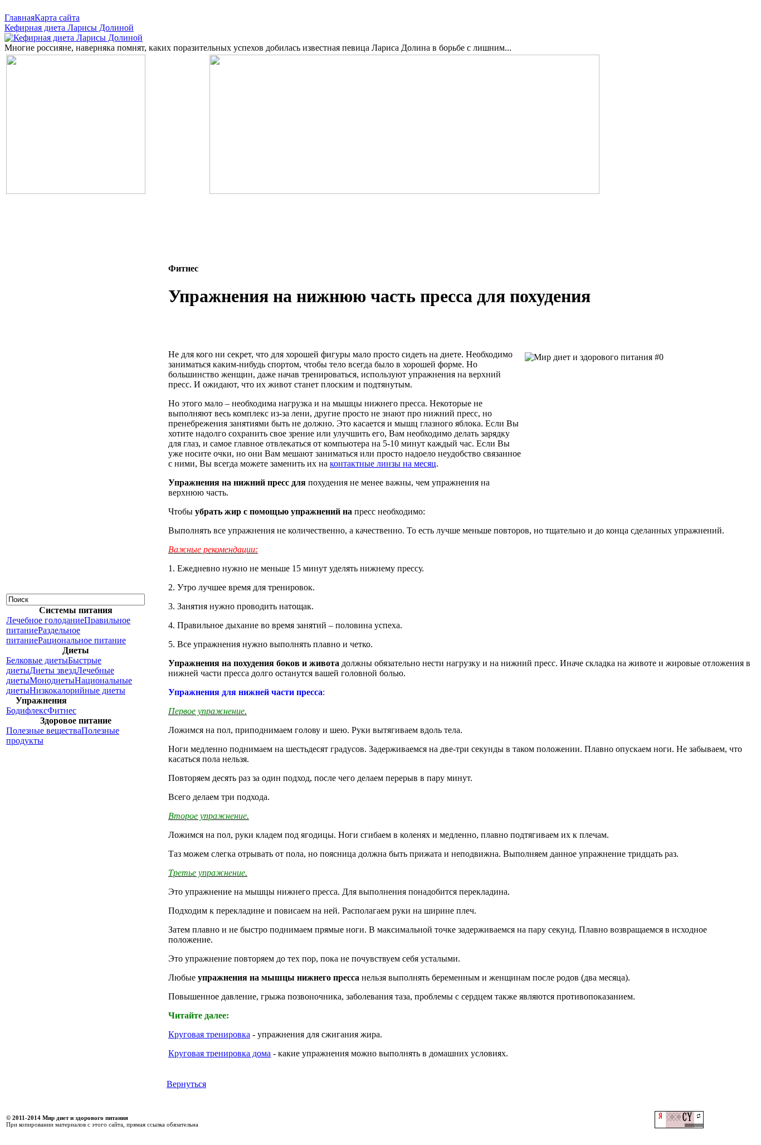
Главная (19, 17)
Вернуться (186, 1084)
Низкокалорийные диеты (77, 690)
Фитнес (61, 710)
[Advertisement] (380, 221)
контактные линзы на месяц (383, 463)
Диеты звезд (53, 670)
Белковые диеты (37, 660)
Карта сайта (57, 17)
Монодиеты (52, 680)
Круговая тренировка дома (219, 1053)
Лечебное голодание (45, 620)
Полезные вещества (43, 730)
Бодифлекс (26, 710)
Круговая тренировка (209, 1034)
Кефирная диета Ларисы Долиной (69, 27)
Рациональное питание (82, 640)
